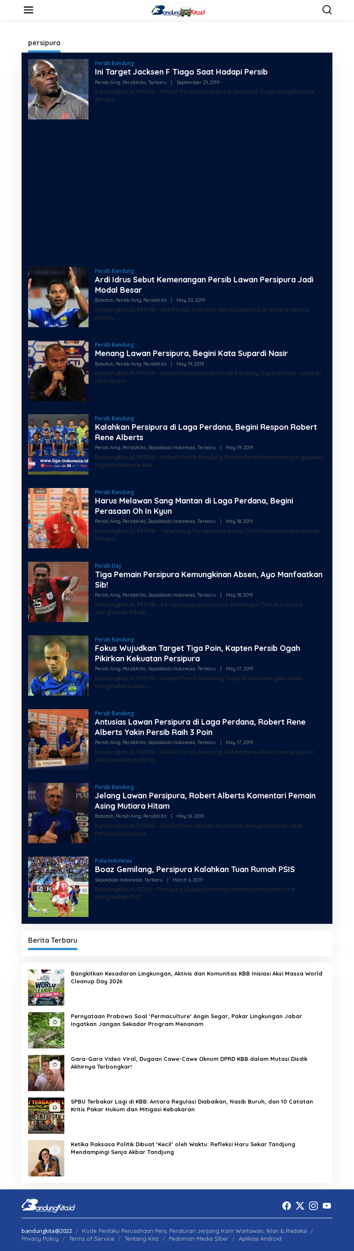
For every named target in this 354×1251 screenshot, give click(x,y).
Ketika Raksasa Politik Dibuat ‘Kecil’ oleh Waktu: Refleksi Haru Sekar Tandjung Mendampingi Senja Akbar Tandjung (183, 1148)
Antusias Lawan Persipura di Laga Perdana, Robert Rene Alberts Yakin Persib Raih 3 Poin (200, 727)
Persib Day (108, 565)
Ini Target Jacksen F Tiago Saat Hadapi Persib (181, 72)
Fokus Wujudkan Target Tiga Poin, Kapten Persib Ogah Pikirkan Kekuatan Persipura (197, 653)
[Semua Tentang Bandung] (179, 9)
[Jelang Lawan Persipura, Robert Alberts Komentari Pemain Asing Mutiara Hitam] (149, 833)
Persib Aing (107, 82)
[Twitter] (300, 1205)
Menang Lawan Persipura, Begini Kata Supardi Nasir (191, 353)
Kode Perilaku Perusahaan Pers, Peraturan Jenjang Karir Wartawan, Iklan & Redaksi (194, 1230)
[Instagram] (313, 1205)
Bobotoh (104, 300)
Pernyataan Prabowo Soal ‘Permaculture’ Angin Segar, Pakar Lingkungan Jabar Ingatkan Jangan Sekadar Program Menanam (186, 1020)
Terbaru (157, 82)
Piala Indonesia (113, 860)
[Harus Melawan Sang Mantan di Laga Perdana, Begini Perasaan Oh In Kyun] (118, 538)
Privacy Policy (40, 1238)
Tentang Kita (141, 1238)
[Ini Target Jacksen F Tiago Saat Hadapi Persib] (118, 99)
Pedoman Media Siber (198, 1238)
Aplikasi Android (260, 1238)
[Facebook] (286, 1205)
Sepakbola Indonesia (171, 447)
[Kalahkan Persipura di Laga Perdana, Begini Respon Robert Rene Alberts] (156, 465)
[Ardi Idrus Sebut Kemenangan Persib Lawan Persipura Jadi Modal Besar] (118, 317)
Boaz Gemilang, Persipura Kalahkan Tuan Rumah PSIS (195, 869)
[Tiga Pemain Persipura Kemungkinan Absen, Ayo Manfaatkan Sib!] (150, 612)
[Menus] (28, 10)
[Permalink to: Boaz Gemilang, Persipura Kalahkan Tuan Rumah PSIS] (58, 886)
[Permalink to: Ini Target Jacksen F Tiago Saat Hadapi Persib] (58, 88)
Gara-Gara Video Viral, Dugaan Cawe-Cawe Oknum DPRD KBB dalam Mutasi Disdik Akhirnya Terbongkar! (189, 1062)
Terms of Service (91, 1238)
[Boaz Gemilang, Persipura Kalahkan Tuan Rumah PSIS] (144, 897)
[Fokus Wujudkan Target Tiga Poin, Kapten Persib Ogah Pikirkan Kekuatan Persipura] (150, 686)
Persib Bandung (114, 63)
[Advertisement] (177, 193)
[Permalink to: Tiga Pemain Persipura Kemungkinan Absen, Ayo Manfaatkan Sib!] (58, 591)
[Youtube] (326, 1205)
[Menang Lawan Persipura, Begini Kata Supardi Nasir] (130, 381)
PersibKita (134, 82)
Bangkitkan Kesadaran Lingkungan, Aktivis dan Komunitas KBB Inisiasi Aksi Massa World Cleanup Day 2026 (196, 977)
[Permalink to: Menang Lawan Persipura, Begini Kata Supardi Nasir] (58, 370)
